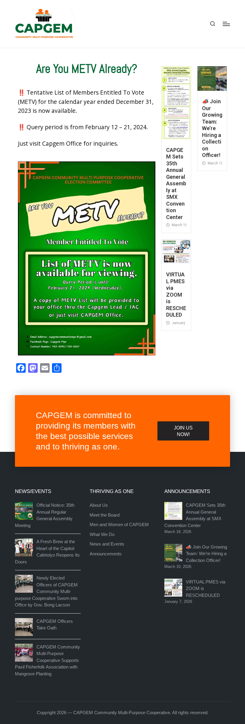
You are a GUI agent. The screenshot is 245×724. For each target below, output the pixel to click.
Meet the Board (105, 514)
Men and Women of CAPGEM (119, 524)
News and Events (107, 543)
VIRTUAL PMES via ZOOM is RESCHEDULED (176, 294)
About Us (99, 505)
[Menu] (226, 24)
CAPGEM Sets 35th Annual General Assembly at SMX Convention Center (176, 183)
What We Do (102, 534)
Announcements (106, 553)
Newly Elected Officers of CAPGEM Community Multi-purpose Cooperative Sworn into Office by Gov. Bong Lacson (46, 591)
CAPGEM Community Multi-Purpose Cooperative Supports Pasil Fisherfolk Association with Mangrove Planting (47, 660)
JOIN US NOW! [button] (183, 431)
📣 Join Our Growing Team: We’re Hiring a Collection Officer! (212, 128)
